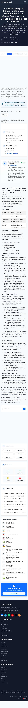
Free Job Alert (4, 660)
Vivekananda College (11, 577)
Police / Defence (4, 647)
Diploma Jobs (4, 628)
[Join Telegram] (5, 615)
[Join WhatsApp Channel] (9, 615)
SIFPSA (8, 537)
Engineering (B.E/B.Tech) (6, 630)
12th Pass (20, 450)
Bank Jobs (3, 642)
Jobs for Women (4, 655)
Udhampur (4, 114)
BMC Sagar (9, 526)
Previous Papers (4, 676)
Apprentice (16, 53)
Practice (2, 680)
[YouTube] (12, 615)
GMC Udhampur (10, 522)
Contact (25, 696)
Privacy (15, 696)
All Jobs (9, 53)
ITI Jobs (2, 626)
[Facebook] (2, 615)
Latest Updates (4, 653)
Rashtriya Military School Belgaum (14, 561)
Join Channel (14, 593)
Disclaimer (20, 696)
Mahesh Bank (9, 565)
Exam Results (4, 669)
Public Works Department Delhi (13, 569)
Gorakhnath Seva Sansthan (12, 557)
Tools (2, 678)
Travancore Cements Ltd (12, 533)
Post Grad (20, 457)
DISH (7, 541)
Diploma (20, 454)
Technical (24, 53)
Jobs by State (4, 649)
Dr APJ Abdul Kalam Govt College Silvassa (14, 553)
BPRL (7, 545)
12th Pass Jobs (4, 624)
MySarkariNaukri (6, 2)
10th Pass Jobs (4, 622)
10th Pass (8, 450)
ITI (8, 454)
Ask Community (4, 683)
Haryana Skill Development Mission (14, 549)
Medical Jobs (4, 658)
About (11, 696)
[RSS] (19, 615)
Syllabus (3, 674)
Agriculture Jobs (4, 651)
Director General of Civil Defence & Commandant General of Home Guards (15, 573)
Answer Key (3, 672)
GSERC (8, 530)
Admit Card (3, 667)
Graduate (8, 457)
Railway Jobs (4, 644)
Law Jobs (3, 633)
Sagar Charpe (13, 165)
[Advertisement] (14, 71)
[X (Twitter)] (16, 615)
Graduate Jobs (4, 635)
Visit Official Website (11, 153)
